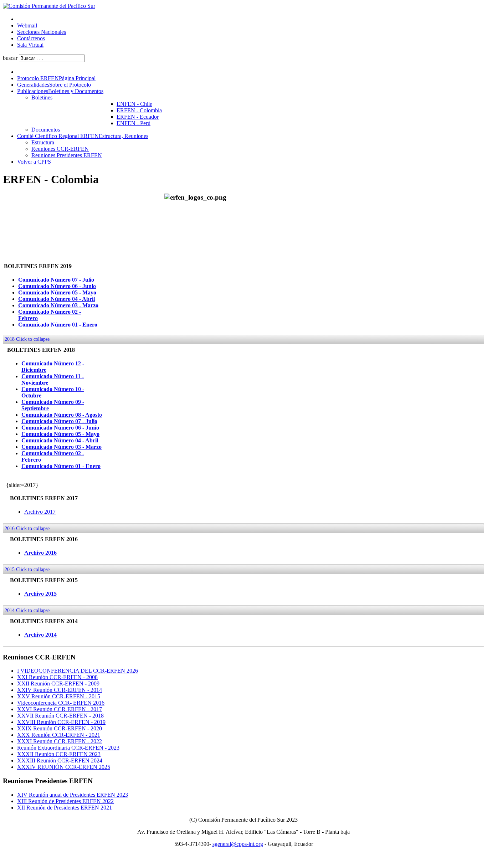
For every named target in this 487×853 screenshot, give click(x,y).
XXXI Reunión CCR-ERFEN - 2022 (59, 741)
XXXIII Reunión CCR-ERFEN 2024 (59, 760)
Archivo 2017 (40, 512)
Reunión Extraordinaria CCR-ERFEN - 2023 (68, 748)
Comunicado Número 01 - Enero (57, 325)
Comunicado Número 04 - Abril (56, 299)
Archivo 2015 (40, 594)
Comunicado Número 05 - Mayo (57, 292)
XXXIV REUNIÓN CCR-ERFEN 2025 (63, 767)
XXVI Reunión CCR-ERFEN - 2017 (59, 709)
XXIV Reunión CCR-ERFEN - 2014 (59, 690)
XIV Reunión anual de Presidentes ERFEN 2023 (72, 795)
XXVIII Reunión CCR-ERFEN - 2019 (61, 722)
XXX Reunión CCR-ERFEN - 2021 (58, 735)
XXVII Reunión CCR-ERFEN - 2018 (60, 716)
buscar (10, 58)
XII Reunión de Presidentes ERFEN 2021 (64, 808)
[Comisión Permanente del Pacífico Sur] (49, 6)
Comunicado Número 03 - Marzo (58, 305)
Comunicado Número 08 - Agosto (61, 415)
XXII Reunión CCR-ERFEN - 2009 (58, 683)
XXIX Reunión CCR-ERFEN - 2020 (59, 728)
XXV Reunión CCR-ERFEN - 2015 (58, 696)
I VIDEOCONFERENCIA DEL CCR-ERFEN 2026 (77, 671)
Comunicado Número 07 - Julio (56, 280)
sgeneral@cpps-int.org (237, 844)
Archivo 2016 (40, 553)
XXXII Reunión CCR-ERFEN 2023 (59, 754)
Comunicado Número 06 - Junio (57, 286)
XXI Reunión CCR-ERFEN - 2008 (57, 677)
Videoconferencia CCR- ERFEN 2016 (60, 703)
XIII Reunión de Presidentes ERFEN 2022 (65, 801)
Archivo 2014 (40, 635)
